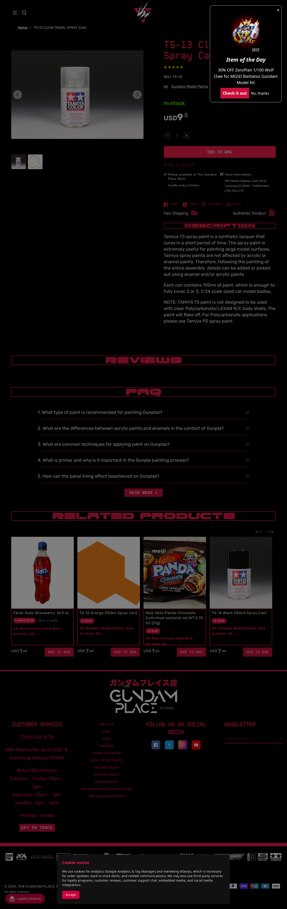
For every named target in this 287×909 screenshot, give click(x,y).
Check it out (235, 93)
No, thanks (260, 93)
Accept (71, 895)
